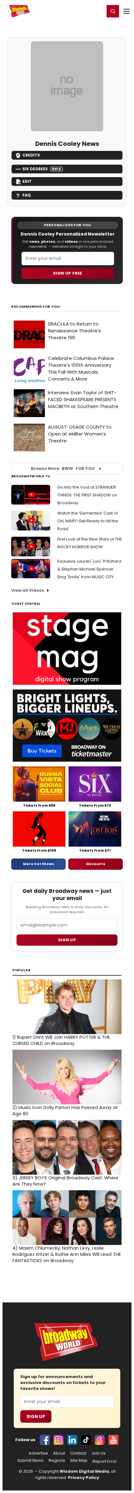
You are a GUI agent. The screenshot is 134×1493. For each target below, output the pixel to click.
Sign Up (35, 1416)
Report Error (105, 1461)
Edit (27, 181)
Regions (57, 1460)
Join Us (98, 1453)
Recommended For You (35, 306)
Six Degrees (41, 169)
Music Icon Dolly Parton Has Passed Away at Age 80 (65, 1110)
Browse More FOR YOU (63, 468)
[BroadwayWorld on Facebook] (44, 1440)
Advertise (38, 1453)
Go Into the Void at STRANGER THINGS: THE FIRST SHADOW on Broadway (87, 495)
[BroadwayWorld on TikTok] (86, 1440)
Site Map (79, 1460)
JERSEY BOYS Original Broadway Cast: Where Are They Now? (65, 1181)
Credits (31, 155)
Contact (78, 1453)
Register (79, 10)
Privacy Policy (83, 1478)
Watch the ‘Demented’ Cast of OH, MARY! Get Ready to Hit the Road (87, 521)
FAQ (26, 195)
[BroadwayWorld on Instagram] (58, 1440)
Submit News (30, 1460)
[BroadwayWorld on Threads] (99, 1440)
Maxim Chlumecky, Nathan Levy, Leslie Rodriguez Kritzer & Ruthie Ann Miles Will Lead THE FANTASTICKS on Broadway (66, 1254)
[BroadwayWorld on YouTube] (113, 1440)
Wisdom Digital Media (84, 1471)
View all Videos (27, 590)
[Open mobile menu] (126, 11)
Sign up (67, 940)
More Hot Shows (38, 863)
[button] (113, 11)
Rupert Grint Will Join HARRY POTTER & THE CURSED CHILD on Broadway (61, 1040)
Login (97, 10)
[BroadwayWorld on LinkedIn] (72, 1440)
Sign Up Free (67, 273)
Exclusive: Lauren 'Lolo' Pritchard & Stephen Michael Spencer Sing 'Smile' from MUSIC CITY (89, 569)
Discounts (95, 863)
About (59, 1453)
